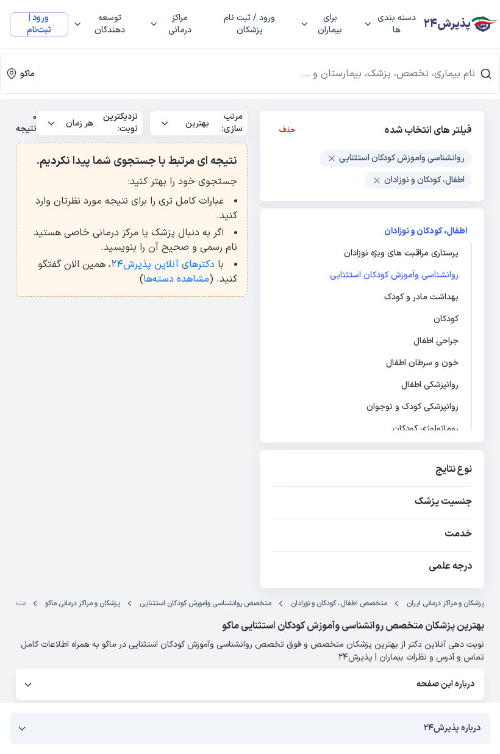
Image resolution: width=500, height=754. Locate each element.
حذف (287, 130)
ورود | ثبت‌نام (39, 24)
